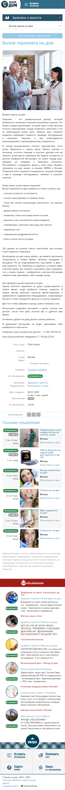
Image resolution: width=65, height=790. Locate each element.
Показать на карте (39, 363)
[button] (32, 741)
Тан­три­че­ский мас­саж (32, 639)
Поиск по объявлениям (48, 768)
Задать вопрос (16, 768)
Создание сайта (10, 786)
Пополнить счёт (48, 755)
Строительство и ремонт (32, 693)
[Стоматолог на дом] (29, 498)
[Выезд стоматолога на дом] (29, 478)
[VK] (38, 415)
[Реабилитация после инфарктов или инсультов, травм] (29, 438)
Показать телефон (37, 369)
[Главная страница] (10, 4)
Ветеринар (46, 669)
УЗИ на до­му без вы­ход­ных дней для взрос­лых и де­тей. (50, 453)
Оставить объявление (16, 755)
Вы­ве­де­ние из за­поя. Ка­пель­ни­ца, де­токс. (40, 593)
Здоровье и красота (38, 382)
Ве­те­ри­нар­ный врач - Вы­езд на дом (39, 663)
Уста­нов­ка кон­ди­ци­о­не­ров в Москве (39, 686)
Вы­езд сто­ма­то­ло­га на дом (50, 471)
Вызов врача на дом (38, 386)
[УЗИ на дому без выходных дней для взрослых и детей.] (29, 458)
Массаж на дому (49, 622)
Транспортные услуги (31, 716)
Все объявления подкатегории (34, 35)
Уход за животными (30, 669)
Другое (46, 716)
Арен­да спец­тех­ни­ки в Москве (36, 710)
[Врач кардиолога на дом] (29, 518)
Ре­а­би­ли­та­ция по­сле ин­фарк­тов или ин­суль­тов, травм (50, 432)
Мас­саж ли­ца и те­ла (31, 616)
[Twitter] (34, 415)
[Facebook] (29, 415)
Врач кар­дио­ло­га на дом (48, 511)
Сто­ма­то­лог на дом (50, 490)
